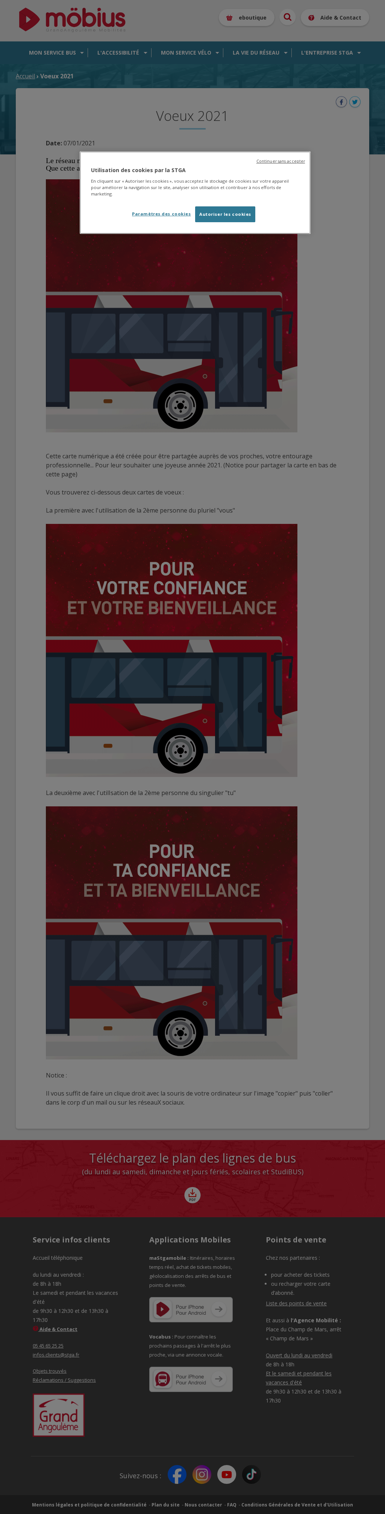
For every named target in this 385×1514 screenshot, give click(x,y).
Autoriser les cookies (225, 214)
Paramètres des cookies (161, 214)
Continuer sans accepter (280, 161)
